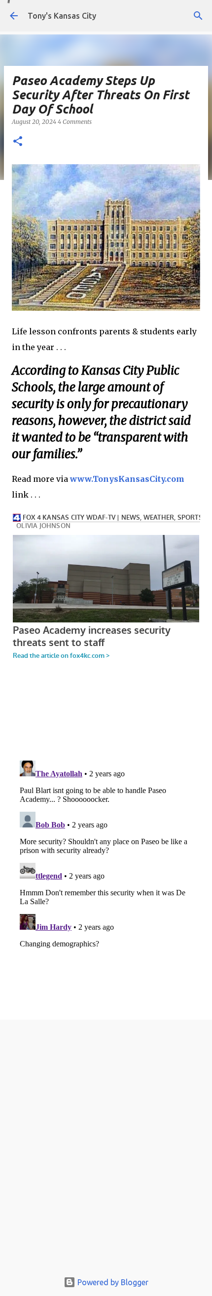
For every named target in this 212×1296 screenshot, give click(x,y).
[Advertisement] (106, 1148)
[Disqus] (106, 879)
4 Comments (75, 121)
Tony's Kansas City (62, 15)
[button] (18, 141)
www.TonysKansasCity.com (127, 479)
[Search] (198, 16)
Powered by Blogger (111, 1282)
